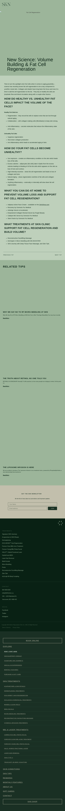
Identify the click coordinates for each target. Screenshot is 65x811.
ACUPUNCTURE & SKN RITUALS (14, 686)
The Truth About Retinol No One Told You (24, 378)
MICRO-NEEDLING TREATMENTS (15, 713)
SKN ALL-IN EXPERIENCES (13, 665)
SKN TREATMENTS (11, 681)
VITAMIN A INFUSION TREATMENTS (16, 723)
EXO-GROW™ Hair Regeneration (16, 695)
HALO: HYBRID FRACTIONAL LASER (16, 748)
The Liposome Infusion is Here (18, 467)
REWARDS (7, 778)
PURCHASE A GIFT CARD (12, 674)
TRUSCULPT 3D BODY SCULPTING (15, 762)
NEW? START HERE (10, 651)
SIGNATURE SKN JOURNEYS (13, 660)
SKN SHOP (32, 801)
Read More (6, 318)
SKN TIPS (7, 773)
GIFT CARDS (8, 791)
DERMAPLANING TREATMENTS (14, 691)
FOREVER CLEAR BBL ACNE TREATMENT (17, 739)
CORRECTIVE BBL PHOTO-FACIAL (15, 734)
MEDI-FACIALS (9, 709)
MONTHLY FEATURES (11, 669)
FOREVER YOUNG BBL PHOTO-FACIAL (17, 744)
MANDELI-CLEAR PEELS (12, 704)
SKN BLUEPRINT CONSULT (13, 656)
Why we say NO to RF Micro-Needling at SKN (25, 312)
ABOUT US (8, 787)
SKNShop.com (44, 205)
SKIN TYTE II (8, 757)
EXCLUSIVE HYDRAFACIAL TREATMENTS (17, 700)
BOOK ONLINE (32, 640)
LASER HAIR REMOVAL (11, 753)
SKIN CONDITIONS (11, 769)
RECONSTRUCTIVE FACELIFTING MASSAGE (18, 718)
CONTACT (7, 796)
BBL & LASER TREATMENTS (15, 730)
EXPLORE (7, 646)
